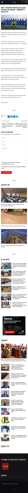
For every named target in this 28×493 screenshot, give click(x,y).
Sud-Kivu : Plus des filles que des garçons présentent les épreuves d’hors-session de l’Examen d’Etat (12, 205)
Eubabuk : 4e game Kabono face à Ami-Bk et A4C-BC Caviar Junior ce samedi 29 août (19, 288)
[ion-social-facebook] (14, 489)
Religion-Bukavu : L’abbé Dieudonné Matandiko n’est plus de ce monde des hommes (18, 428)
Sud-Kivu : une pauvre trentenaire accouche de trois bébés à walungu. (13, 226)
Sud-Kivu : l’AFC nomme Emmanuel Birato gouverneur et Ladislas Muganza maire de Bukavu (19, 437)
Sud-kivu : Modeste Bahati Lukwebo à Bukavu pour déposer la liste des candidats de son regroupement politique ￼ (18, 393)
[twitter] (11, 116)
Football (5, 115)
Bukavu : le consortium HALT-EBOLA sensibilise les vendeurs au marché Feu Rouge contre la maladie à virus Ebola (19, 265)
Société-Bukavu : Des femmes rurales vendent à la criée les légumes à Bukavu (18, 419)
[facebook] (8, 116)
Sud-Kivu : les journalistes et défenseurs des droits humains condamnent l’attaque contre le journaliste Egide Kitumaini (17, 402)
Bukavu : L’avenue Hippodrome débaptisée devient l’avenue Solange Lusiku (18, 410)
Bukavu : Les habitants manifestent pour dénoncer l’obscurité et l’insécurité (12, 246)
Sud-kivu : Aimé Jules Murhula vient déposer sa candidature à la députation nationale (19, 384)
